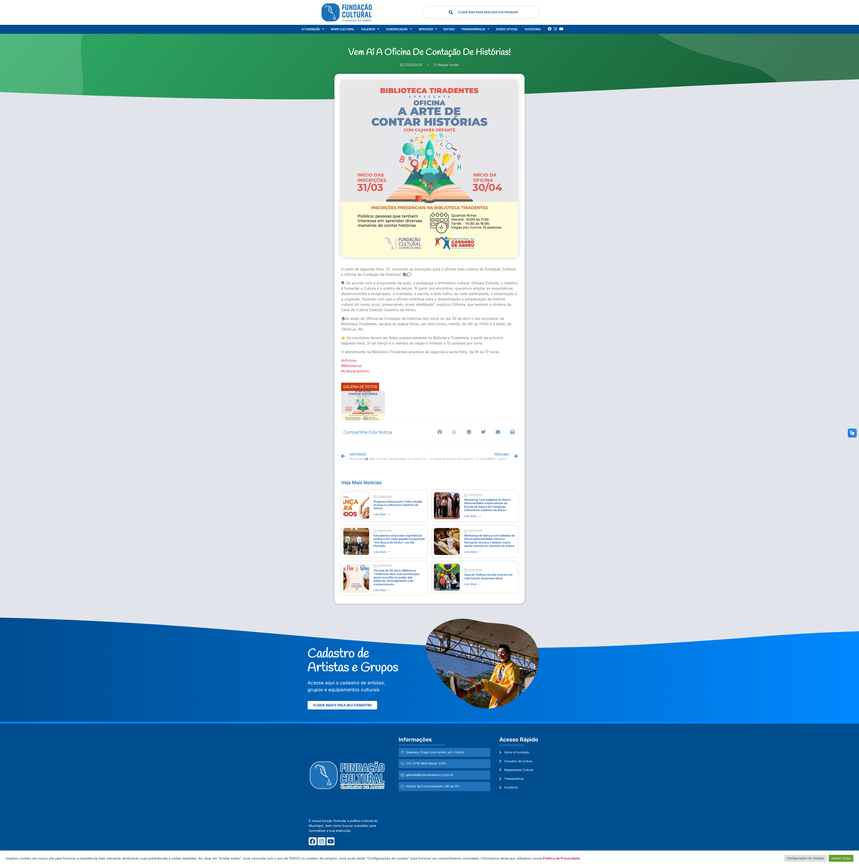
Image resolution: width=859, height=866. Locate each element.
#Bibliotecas (351, 365)
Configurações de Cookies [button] (805, 858)
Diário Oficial (507, 29)
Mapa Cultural (342, 29)
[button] (440, 432)
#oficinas (349, 360)
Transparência (473, 29)
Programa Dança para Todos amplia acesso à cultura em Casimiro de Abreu (398, 505)
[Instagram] (555, 29)
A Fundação (311, 29)
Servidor (426, 29)
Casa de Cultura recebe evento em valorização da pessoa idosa (488, 576)
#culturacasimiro (355, 371)
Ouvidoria (533, 29)
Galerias (368, 29)
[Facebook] (549, 29)
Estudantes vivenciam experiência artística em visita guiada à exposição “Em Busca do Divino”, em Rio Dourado (399, 541)
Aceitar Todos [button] (841, 858)
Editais (449, 29)
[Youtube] (561, 29)
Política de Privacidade (561, 858)
